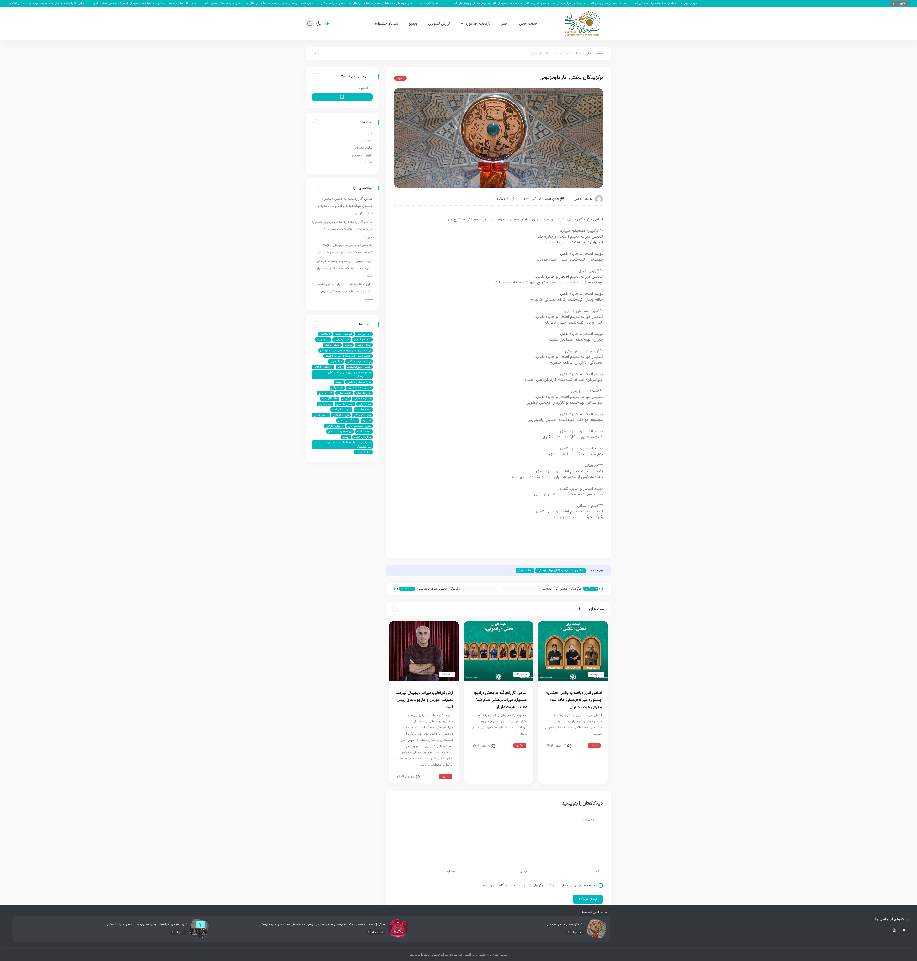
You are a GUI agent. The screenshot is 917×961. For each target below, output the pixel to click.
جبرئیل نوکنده (332, 345)
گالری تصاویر (363, 147)
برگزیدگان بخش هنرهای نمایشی (439, 588)
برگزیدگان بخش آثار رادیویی (562, 588)
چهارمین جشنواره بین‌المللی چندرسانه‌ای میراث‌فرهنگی (349, 444)
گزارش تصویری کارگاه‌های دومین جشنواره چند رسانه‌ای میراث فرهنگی (147, 925)
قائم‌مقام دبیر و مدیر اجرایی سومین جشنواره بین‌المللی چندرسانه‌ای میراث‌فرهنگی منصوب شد (441, 3)
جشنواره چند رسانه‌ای (359, 361)
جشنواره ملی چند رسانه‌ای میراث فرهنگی (560, 571)
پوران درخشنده (362, 437)
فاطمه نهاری (325, 393)
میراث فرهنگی (341, 415)
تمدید (348, 345)
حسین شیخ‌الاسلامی (359, 367)
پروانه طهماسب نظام (340, 431)
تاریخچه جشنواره (478, 23)
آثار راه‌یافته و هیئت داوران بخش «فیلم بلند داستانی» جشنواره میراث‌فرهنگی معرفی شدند (342, 292)
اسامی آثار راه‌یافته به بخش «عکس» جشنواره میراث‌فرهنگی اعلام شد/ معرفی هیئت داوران (327, 3)
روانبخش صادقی (323, 367)
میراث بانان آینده (341, 409)
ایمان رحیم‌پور (341, 339)
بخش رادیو (323, 339)
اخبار (504, 23)
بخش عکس (364, 345)
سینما (339, 382)
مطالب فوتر (525, 571)
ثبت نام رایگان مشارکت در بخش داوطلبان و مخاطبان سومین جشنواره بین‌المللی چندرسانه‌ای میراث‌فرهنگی (564, 3)
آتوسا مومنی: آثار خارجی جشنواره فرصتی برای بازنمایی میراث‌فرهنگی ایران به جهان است (344, 268)
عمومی (368, 140)
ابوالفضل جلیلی (343, 334)
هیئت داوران (364, 431)
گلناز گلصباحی (363, 452)
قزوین (345, 399)
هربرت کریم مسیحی (359, 426)
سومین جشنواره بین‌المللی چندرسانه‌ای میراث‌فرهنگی (349, 374)
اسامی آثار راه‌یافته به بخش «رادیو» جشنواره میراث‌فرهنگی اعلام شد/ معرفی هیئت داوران (215, 3)
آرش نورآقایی (364, 334)
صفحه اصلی (528, 23)
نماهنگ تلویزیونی (347, 420)
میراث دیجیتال (362, 415)
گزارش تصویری (439, 23)
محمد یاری (364, 404)
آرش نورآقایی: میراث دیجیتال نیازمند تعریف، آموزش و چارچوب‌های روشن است (111, 3)
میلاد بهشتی (321, 415)
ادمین (578, 199)
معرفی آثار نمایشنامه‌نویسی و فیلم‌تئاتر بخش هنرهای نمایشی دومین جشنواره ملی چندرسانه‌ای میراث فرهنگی (322, 925)
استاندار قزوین (362, 339)
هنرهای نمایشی (334, 426)
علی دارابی (337, 388)
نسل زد (367, 420)
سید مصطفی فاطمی (359, 382)
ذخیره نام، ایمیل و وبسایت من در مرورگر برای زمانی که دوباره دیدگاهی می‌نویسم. (539, 885)
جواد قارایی (336, 361)
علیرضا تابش (363, 393)
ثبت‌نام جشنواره (386, 23)
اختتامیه (325, 334)
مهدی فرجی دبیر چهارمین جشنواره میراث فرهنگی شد (848, 3)
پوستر (346, 437)
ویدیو (413, 23)
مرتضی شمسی (344, 404)
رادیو (339, 367)
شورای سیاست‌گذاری (359, 388)
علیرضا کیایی (344, 393)
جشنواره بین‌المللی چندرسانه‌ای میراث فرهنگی (345, 350)
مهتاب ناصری (363, 409)
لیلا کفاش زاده (329, 399)
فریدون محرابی (362, 399)
